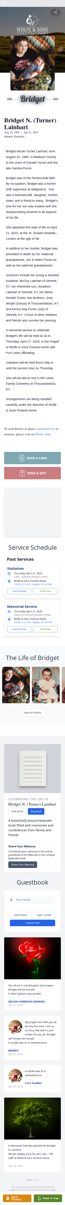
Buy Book (36, 811)
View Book (17, 811)
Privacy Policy (22, 1189)
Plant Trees (45, 591)
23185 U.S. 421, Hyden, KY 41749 (33, 584)
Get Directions (19, 591)
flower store (43, 434)
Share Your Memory (22, 864)
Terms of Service (42, 1189)
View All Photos (32, 712)
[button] (32, 958)
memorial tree (46, 429)
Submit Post (33, 922)
